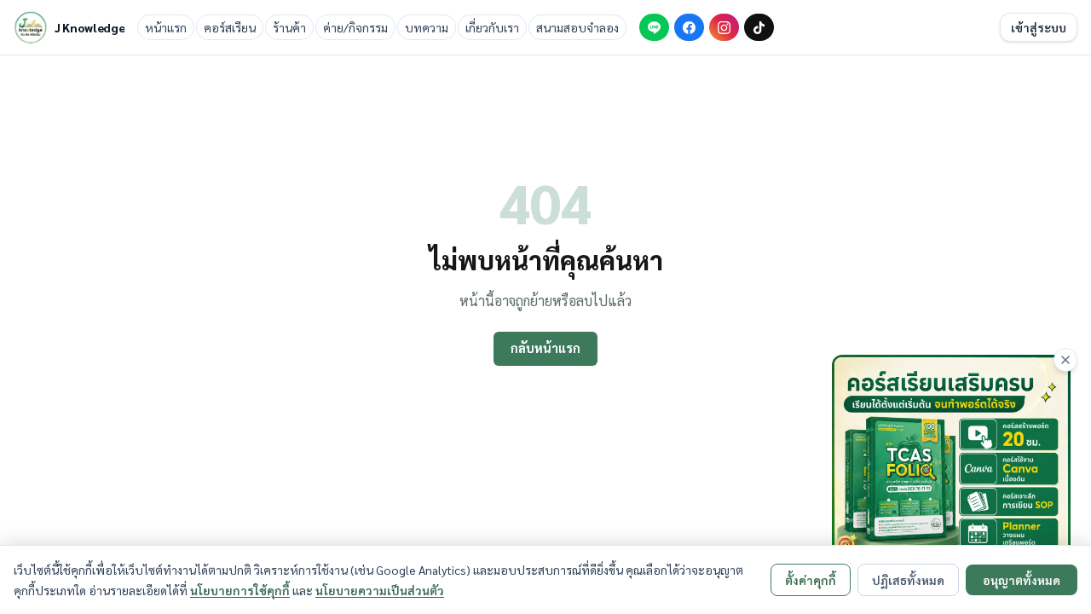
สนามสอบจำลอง (577, 27)
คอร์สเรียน (230, 27)
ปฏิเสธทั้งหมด (908, 580)
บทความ (426, 27)
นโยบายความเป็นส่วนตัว (379, 590)
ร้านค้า (289, 27)
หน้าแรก (166, 27)
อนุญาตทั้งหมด (1021, 580)
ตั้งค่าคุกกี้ (810, 580)
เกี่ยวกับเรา (492, 27)
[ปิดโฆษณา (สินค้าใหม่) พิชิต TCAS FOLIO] (1065, 360)
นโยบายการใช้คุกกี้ (240, 590)
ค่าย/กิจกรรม (355, 27)
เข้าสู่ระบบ (1038, 27)
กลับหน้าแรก (545, 348)
